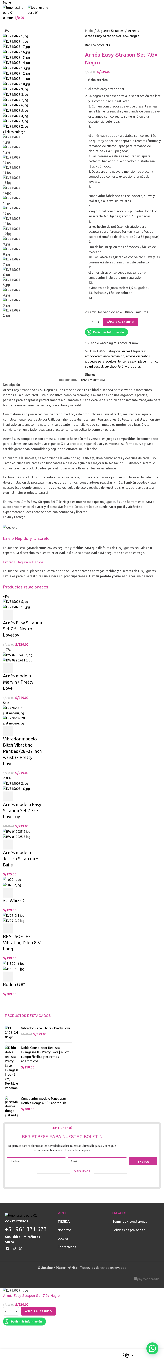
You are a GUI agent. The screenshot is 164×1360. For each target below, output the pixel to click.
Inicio (89, 31)
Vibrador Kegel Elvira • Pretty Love (45, 1028)
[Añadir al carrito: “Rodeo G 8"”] (8, 977)
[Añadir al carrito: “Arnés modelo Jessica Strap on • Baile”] (8, 845)
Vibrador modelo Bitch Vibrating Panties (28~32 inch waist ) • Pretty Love (22, 751)
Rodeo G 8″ (14, 984)
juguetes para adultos (101, 361)
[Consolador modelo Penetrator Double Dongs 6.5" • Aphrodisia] (11, 1107)
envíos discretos (138, 356)
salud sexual (94, 366)
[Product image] (16, 607)
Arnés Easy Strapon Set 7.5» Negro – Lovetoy (22, 629)
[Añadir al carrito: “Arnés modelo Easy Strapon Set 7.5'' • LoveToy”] (8, 796)
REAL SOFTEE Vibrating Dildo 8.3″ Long (22, 942)
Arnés (132, 31)
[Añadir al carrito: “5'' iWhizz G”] (8, 893)
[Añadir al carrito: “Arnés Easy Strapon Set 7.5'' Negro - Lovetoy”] (8, 615)
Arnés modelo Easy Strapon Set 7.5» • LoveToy (22, 810)
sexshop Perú (114, 366)
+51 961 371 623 (26, 1229)
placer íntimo (147, 361)
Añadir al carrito (120, 321)
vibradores (133, 366)
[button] (152, 1348)
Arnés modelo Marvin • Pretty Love (18, 682)
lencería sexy (127, 361)
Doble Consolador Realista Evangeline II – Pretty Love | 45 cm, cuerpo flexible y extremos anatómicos (45, 1054)
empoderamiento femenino (104, 356)
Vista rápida (19, 615)
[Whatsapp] (21, 1248)
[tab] (68, 380)
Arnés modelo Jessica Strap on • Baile (20, 858)
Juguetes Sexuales (110, 31)
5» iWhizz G (14, 900)
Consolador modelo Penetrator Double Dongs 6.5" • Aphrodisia (44, 1101)
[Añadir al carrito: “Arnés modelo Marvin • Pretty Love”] (8, 668)
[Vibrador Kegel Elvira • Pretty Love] (11, 1032)
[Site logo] (15, 10)
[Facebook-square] (8, 1248)
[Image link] (21, 1215)
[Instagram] (14, 1248)
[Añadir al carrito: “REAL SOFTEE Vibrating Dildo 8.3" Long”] (8, 928)
